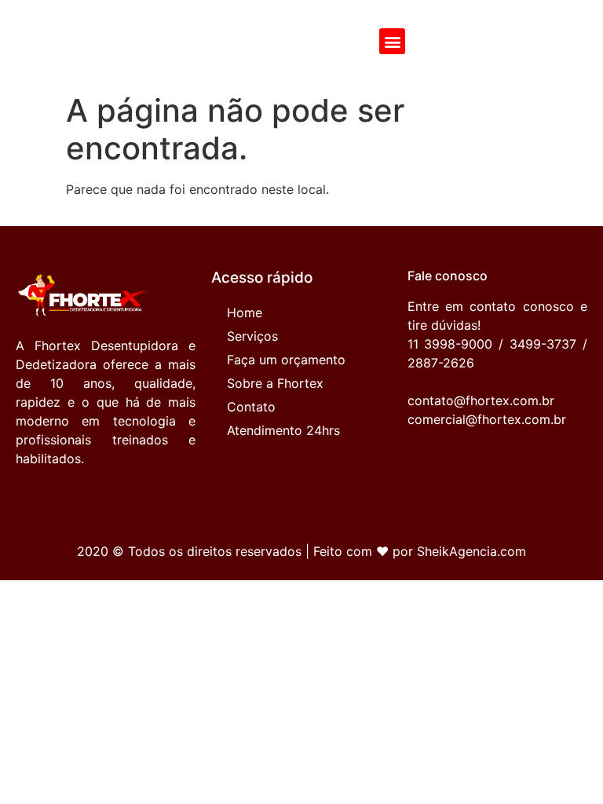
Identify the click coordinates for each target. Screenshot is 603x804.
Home (244, 312)
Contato (251, 407)
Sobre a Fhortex (275, 383)
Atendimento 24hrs (283, 430)
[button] (392, 41)
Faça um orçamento (286, 359)
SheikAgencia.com (471, 551)
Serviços (252, 336)
